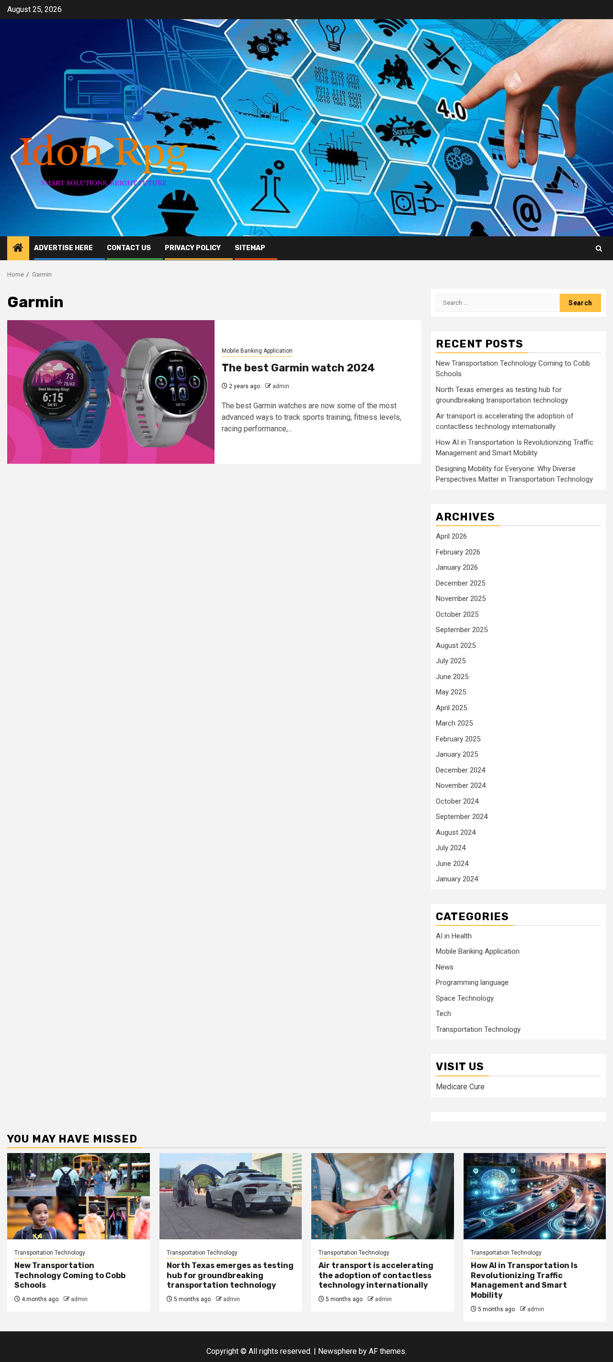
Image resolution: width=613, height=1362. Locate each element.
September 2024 (462, 816)
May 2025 (451, 692)
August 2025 (456, 645)
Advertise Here (63, 248)
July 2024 (450, 847)
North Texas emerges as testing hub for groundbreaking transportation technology (230, 1275)
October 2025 (457, 614)
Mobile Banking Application (257, 350)
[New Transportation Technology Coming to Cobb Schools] (78, 1196)
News (445, 967)
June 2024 (452, 863)
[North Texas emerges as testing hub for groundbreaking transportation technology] (230, 1196)
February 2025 (458, 739)
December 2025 (460, 583)
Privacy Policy (193, 248)
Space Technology (465, 998)
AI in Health (454, 936)
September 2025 (462, 629)
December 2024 (460, 770)
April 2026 (451, 536)
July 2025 (450, 661)
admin (280, 386)
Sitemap (250, 248)
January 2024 (457, 879)
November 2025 (461, 598)
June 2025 (452, 676)
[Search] (599, 248)
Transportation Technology (478, 1029)
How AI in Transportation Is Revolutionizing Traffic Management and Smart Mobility (524, 1280)
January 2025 (457, 754)
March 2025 (454, 723)
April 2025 (451, 708)
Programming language (472, 982)
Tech (443, 1013)
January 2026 (457, 567)
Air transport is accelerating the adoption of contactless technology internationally (375, 1275)
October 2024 (457, 801)
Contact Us (129, 248)
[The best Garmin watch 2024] (111, 392)
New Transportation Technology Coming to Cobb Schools (69, 1275)
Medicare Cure (460, 1086)
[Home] (18, 248)
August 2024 (456, 832)
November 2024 (461, 785)
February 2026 (458, 552)
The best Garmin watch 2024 (298, 367)
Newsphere (337, 1351)
